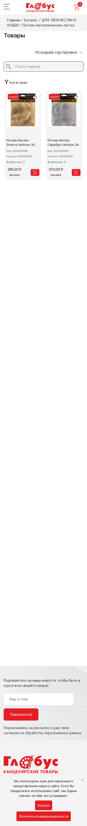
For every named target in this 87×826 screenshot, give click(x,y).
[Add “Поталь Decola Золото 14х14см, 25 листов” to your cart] (35, 172)
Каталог (31, 20)
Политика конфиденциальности (43, 816)
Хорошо (43, 805)
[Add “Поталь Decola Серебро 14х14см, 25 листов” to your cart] (76, 172)
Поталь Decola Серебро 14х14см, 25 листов (63, 143)
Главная (13, 20)
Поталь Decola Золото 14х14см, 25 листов (21, 143)
